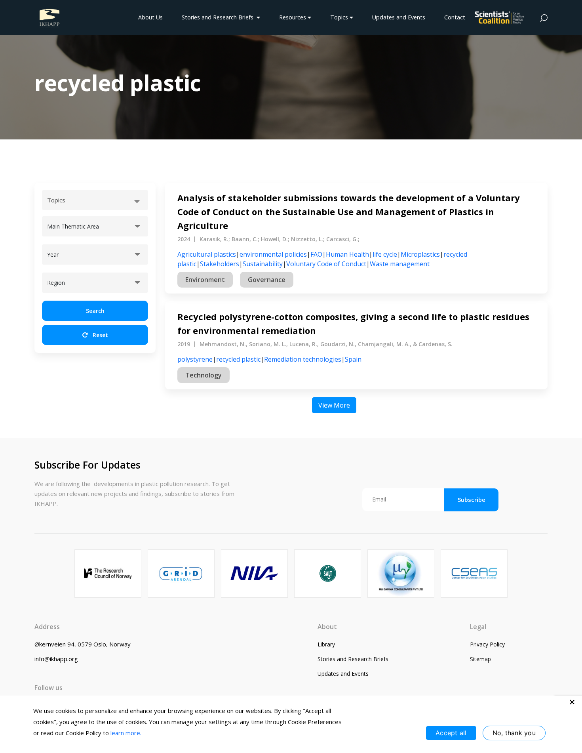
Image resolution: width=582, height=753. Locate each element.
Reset (99, 335)
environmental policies (273, 254)
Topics (340, 17)
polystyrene (195, 359)
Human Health (347, 254)
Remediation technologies (302, 359)
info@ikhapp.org (56, 659)
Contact (454, 17)
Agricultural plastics (206, 254)
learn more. (125, 733)
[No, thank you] (572, 702)
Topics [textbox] (56, 200)
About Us (150, 17)
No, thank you (514, 733)
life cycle (385, 254)
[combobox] (95, 200)
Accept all (451, 733)
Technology (203, 375)
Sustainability (263, 263)
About (327, 626)
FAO (316, 254)
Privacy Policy (487, 644)
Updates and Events (398, 17)
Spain (353, 359)
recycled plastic (238, 359)
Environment (205, 279)
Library (326, 644)
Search (95, 311)
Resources (293, 17)
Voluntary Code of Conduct (326, 263)
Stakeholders (219, 263)
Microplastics (420, 254)
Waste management (400, 263)
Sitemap (480, 659)
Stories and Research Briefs (219, 17)
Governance (266, 279)
